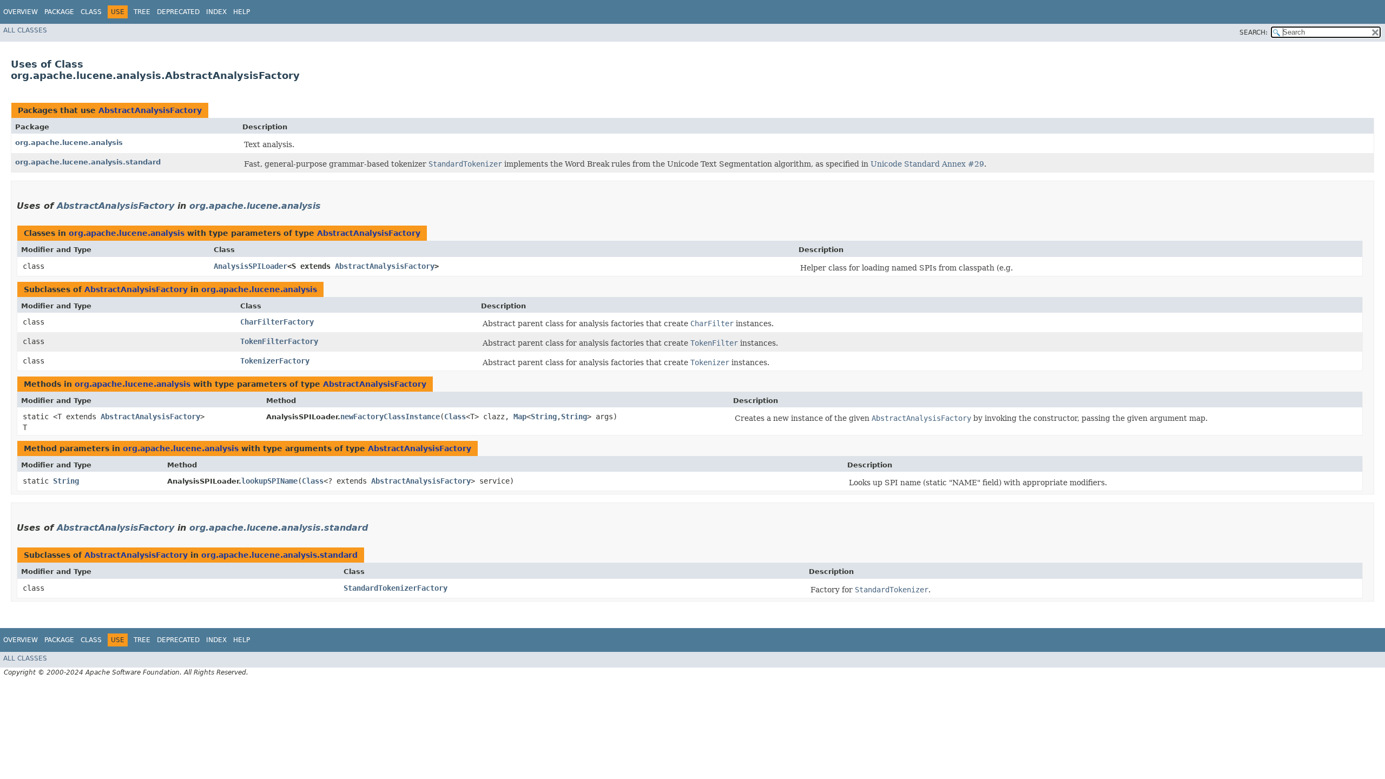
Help (241, 12)
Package (59, 12)
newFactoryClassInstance (390, 416)
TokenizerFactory (274, 361)
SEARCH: (1253, 32)
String (544, 416)
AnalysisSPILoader (250, 266)
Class (91, 12)
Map (519, 416)
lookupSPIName (269, 481)
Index (216, 12)
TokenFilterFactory (279, 341)
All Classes (25, 30)
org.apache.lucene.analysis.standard (88, 162)
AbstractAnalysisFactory (150, 110)
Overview (20, 12)
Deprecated (178, 12)
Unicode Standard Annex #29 (927, 164)
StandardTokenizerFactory (395, 588)
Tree (142, 12)
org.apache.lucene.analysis (69, 142)
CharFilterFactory (277, 322)
